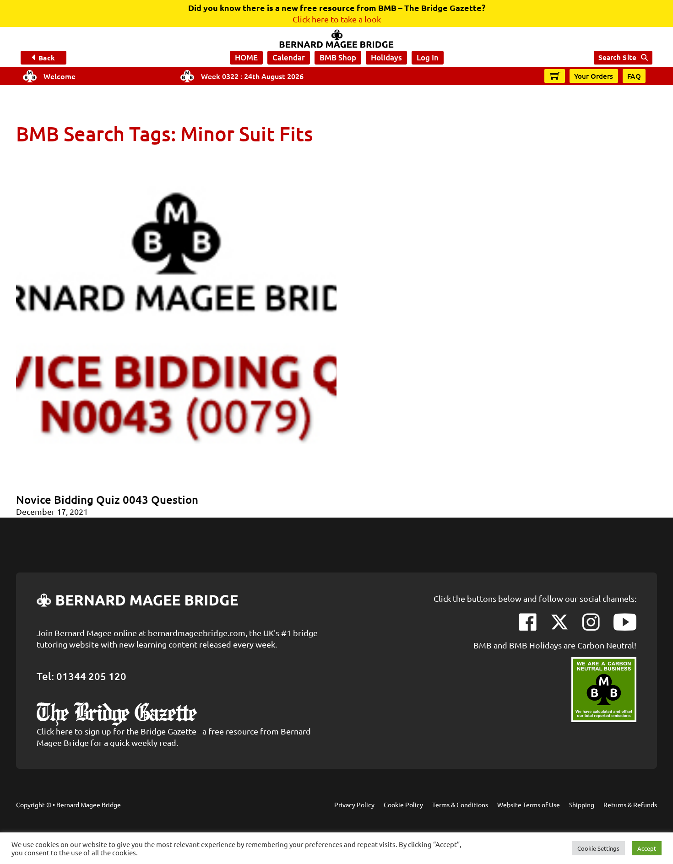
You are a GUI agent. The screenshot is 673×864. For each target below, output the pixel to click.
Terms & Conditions (460, 804)
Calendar (288, 57)
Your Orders (593, 76)
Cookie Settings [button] (598, 848)
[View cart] (555, 75)
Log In (428, 57)
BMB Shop (338, 57)
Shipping (581, 804)
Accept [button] (646, 848)
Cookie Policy (403, 804)
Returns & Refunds (630, 804)
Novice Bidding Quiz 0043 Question (107, 499)
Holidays (386, 57)
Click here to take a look (337, 19)
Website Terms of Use (528, 804)
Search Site (617, 57)
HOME (246, 57)
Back (46, 57)
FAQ (634, 76)
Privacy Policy (354, 804)
